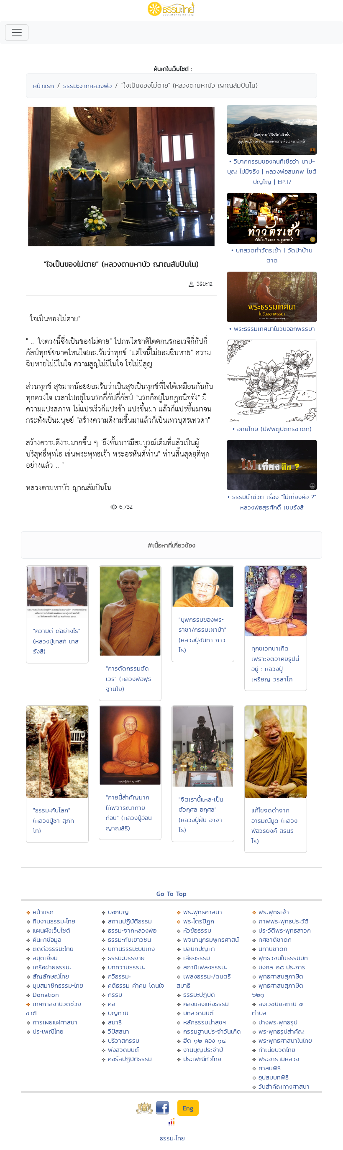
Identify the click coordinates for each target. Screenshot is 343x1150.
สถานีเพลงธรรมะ (205, 967)
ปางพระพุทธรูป (278, 1022)
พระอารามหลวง (279, 1058)
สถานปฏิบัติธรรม (130, 921)
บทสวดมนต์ (198, 1013)
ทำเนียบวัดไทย (277, 1049)
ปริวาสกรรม (123, 1040)
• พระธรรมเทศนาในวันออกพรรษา (272, 328)
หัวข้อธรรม (197, 930)
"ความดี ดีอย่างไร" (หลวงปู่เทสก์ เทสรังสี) (56, 641)
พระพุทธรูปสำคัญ (281, 1031)
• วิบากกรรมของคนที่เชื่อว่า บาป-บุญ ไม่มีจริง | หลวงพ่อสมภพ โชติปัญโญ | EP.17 (272, 171)
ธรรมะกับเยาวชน (129, 939)
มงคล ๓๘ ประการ (282, 967)
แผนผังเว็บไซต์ (51, 930)
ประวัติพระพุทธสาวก (285, 930)
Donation (46, 994)
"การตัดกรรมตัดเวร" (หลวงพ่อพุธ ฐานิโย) (128, 678)
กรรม (115, 994)
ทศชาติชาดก (275, 939)
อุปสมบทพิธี (274, 1077)
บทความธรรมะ (126, 967)
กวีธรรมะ (119, 976)
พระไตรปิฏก (198, 921)
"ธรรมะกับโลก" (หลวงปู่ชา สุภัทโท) (53, 820)
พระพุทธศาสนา (202, 912)
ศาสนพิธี (270, 1068)
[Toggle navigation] (16, 32)
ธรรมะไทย (172, 1138)
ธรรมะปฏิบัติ (199, 994)
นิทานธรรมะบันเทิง (131, 948)
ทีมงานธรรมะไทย (54, 921)
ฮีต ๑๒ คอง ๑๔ (204, 1040)
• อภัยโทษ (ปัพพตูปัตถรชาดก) (272, 428)
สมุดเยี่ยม (45, 957)
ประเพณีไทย (48, 1031)
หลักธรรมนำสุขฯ (204, 1022)
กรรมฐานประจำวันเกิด (212, 1031)
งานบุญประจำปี (203, 1049)
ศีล (111, 1003)
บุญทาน (118, 1013)
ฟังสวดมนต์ (123, 1049)
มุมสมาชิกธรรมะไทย (58, 985)
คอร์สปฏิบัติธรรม (130, 1058)
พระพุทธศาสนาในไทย (285, 1040)
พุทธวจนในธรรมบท (283, 957)
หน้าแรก (43, 85)
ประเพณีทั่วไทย (202, 1058)
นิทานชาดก (273, 948)
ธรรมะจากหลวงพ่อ (87, 85)
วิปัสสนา (118, 1031)
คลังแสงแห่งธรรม (206, 1003)
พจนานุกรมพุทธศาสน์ (211, 939)
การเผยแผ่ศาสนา (55, 1022)
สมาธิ (115, 1022)
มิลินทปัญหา (199, 948)
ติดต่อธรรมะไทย (53, 948)
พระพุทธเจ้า (274, 912)
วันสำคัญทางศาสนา (284, 1086)
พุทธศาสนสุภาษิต (281, 976)
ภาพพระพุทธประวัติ (284, 921)
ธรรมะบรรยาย (126, 957)
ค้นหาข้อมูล (47, 939)
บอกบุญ (118, 912)
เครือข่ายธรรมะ (52, 967)
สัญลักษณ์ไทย (51, 976)
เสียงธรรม (196, 957)
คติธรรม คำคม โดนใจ (136, 985)
